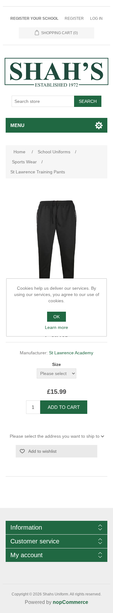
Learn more (56, 327)
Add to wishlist (42, 451)
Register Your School (34, 18)
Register (74, 18)
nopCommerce (70, 602)
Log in (96, 18)
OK (56, 316)
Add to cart (64, 407)
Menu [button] (17, 125)
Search (88, 101)
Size (56, 364)
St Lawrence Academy (71, 352)
